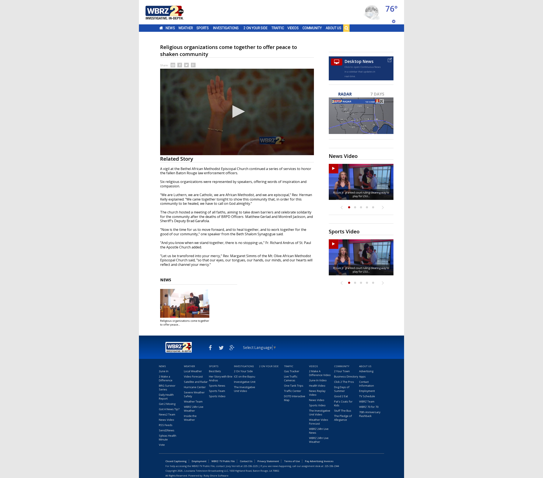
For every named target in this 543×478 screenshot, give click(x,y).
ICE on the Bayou (244, 376)
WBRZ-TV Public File (223, 461)
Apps (362, 376)
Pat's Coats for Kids (343, 403)
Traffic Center (292, 391)
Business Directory (346, 376)
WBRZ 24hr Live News (319, 431)
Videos (293, 28)
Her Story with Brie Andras (220, 378)
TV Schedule (367, 396)
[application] (237, 112)
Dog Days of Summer (341, 389)
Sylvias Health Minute (167, 437)
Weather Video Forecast (318, 421)
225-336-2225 (250, 466)
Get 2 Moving (167, 404)
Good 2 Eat (341, 396)
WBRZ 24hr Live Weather (193, 409)
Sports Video (217, 396)
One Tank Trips (293, 385)
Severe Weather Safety (194, 394)
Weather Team (193, 401)
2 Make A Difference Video (320, 373)
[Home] (169, 12)
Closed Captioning (176, 461)
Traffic (278, 28)
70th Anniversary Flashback (369, 414)
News (170, 28)
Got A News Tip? (169, 409)
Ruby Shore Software (216, 475)
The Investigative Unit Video (244, 389)
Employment (367, 391)
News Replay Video (317, 393)
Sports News (217, 385)
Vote (162, 445)
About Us (333, 28)
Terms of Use (292, 461)
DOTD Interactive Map (294, 398)
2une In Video (318, 380)
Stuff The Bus (342, 411)
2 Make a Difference (165, 378)
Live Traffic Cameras (290, 378)
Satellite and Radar (196, 382)
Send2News (166, 430)
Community (312, 28)
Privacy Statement (268, 461)
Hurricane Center (195, 387)
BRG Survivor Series (167, 387)
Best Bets (215, 371)
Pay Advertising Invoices (319, 461)
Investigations (226, 28)
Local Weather (193, 371)
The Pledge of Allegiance (343, 418)
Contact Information (366, 383)
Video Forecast (193, 376)
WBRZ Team (366, 401)
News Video (166, 420)
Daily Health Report (166, 396)
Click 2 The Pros (344, 382)
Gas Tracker (291, 371)
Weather (185, 28)
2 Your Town (342, 371)
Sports (202, 28)
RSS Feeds (165, 425)
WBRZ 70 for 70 (368, 407)
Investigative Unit (244, 382)
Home (161, 28)
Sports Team (217, 391)
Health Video (317, 385)
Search (346, 28)
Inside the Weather (190, 418)
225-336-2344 (332, 466)
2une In (163, 371)
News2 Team (167, 414)
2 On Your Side (255, 28)
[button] (237, 111)
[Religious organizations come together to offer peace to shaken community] (184, 303)
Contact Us (246, 461)
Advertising (366, 371)
